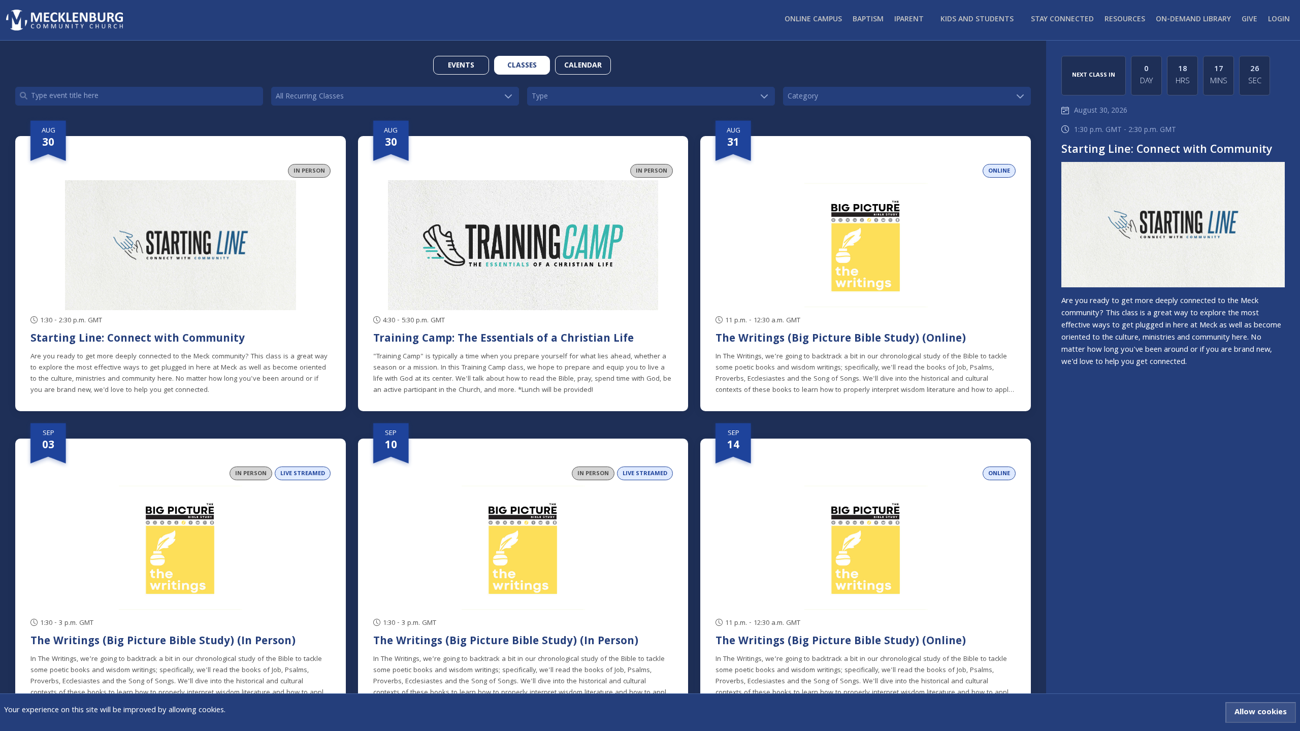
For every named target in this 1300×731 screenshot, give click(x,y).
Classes (522, 66)
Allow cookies (1260, 712)
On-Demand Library (1193, 20)
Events (461, 66)
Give (1249, 20)
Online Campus (813, 20)
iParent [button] (909, 20)
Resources (1124, 20)
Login (1279, 20)
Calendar (583, 66)
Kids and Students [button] (977, 20)
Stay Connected (1062, 20)
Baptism (868, 20)
